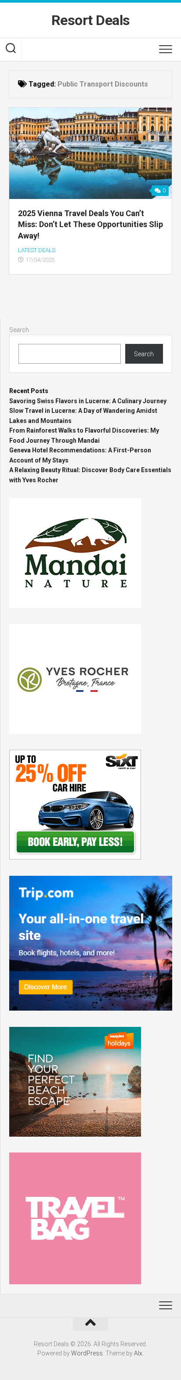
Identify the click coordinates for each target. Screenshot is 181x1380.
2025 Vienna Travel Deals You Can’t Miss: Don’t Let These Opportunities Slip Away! (90, 224)
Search (19, 329)
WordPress (87, 1353)
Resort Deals (90, 20)
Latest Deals (36, 250)
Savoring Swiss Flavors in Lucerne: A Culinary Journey (88, 401)
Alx (138, 1353)
